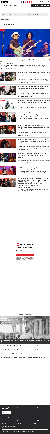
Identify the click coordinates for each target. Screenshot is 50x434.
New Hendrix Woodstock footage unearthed (20, 14)
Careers (34, 423)
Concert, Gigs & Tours (4, 178)
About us (19, 423)
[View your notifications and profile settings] (42, 2)
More (20, 5)
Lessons (15, 5)
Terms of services (28, 257)
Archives (29, 194)
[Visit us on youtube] (27, 2)
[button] (47, 2)
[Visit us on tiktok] (31, 2)
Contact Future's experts (22, 417)
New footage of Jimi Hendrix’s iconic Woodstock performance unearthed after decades (24, 357)
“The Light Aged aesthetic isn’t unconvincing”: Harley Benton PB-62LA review (22, 349)
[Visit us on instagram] (25, 2)
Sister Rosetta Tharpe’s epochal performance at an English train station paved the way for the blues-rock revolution (26, 341)
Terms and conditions (6, 417)
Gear (11, 5)
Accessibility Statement (38, 420)
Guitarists (2, 29)
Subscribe (36, 1)
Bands (1, 139)
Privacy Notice (29, 258)
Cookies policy (5, 420)
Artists (5, 5)
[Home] (1, 5)
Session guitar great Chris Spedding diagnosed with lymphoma (18, 353)
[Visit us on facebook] (21, 2)
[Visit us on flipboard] (29, 2)
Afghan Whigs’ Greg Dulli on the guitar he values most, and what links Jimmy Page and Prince (26, 345)
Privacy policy (36, 417)
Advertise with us (21, 420)
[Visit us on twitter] (23, 2)
